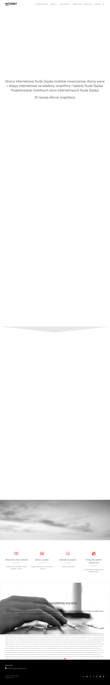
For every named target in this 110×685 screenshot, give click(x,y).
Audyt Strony (65, 4)
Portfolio (88, 4)
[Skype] (100, 676)
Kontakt (97, 4)
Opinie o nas (77, 4)
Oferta (53, 4)
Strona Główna (42, 4)
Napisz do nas (55, 619)
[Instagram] (96, 676)
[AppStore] (83, 676)
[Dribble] (87, 676)
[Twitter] (103, 676)
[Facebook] (90, 676)
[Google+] (93, 676)
